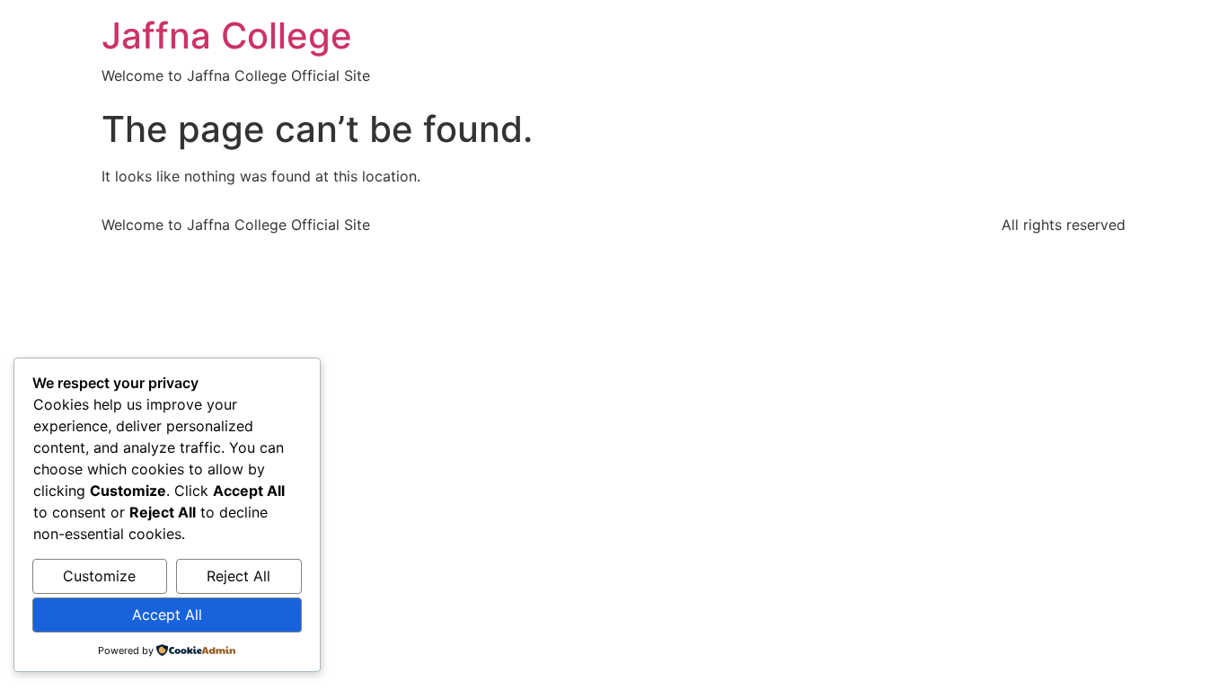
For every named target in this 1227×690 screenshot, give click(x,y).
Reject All (238, 576)
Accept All (167, 615)
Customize (99, 576)
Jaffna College (227, 35)
